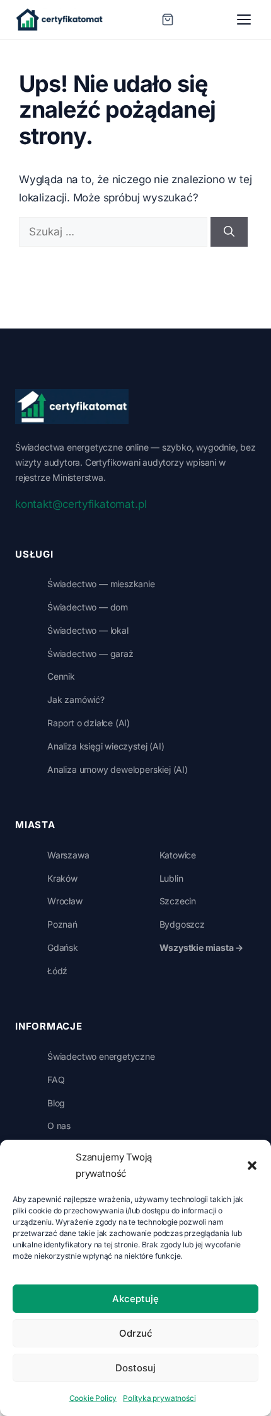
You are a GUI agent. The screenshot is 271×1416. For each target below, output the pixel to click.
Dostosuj (135, 1368)
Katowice (178, 855)
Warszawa (68, 855)
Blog (56, 1103)
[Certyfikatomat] (72, 406)
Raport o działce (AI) (88, 722)
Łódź (57, 970)
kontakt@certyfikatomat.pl (80, 504)
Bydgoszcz (182, 924)
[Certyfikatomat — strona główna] (59, 19)
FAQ (55, 1079)
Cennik (61, 676)
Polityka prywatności (159, 1398)
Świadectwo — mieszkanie (101, 583)
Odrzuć (136, 1333)
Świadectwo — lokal (88, 630)
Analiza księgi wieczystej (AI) (105, 746)
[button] (252, 1165)
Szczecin (178, 901)
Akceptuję (135, 1299)
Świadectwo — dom (87, 607)
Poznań (62, 924)
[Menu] (244, 19)
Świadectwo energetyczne (101, 1056)
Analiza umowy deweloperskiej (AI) (117, 769)
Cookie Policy (93, 1398)
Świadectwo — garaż (90, 653)
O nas (59, 1125)
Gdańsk (62, 947)
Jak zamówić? (76, 699)
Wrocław (65, 901)
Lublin (171, 878)
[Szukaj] (229, 232)
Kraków (62, 878)
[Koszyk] (167, 19)
